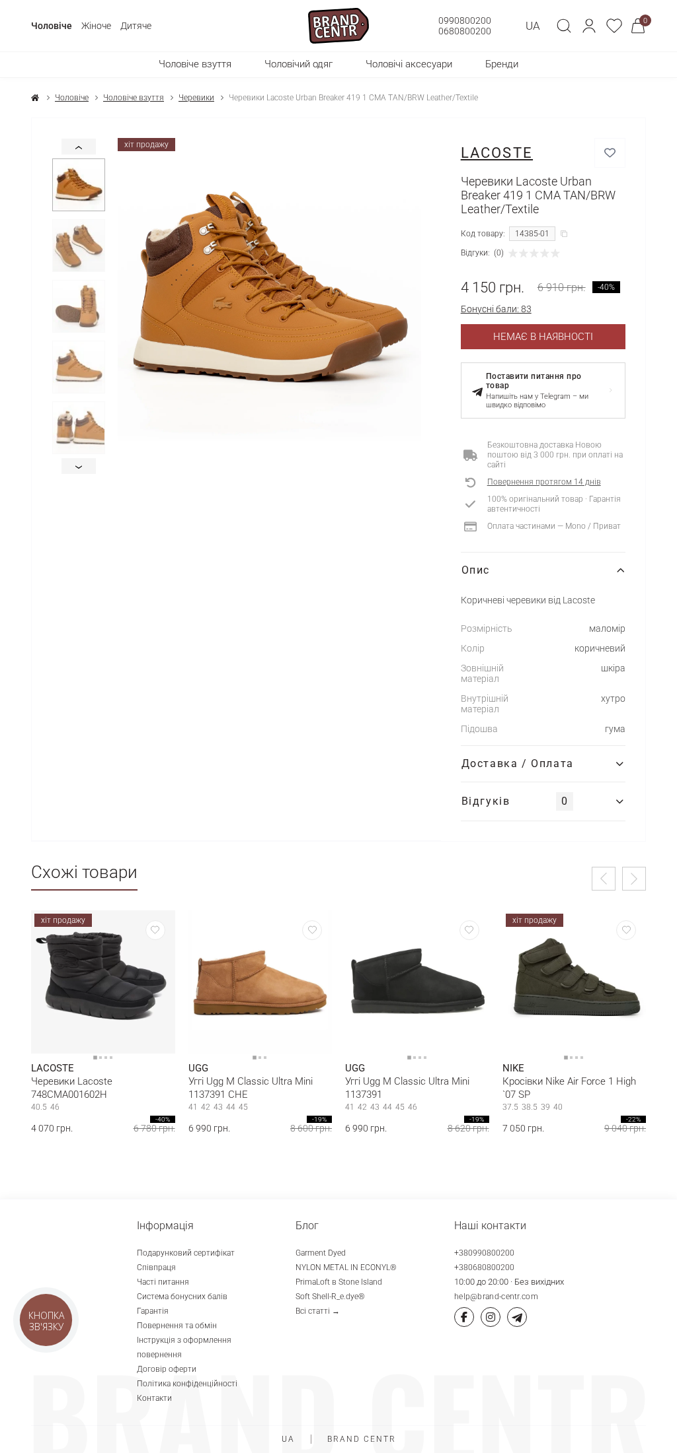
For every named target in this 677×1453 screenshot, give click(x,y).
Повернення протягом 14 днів (544, 482)
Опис (475, 570)
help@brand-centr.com (496, 1296)
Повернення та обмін (177, 1325)
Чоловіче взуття (133, 97)
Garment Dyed (321, 1253)
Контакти (154, 1398)
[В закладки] (609, 153)
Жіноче (96, 25)
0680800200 (464, 31)
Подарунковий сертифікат (186, 1253)
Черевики (196, 97)
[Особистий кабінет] (589, 26)
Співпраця (156, 1267)
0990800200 (464, 20)
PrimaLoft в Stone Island (339, 1282)
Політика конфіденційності (187, 1383)
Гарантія (153, 1311)
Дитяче (135, 25)
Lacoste (497, 153)
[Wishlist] (155, 930)
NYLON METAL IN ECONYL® (346, 1267)
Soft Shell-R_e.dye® (330, 1296)
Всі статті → (318, 1311)
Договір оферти (166, 1369)
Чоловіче (51, 25)
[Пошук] (564, 26)
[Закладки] (614, 26)
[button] (589, 26)
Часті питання (163, 1282)
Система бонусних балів (182, 1296)
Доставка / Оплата (517, 763)
